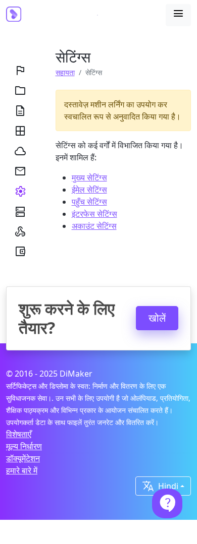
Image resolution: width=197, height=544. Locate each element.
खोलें (157, 318)
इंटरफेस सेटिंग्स (94, 213)
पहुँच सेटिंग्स (89, 201)
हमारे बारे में (21, 470)
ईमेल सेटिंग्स (89, 189)
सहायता (65, 72)
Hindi (160, 486)
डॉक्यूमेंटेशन (23, 458)
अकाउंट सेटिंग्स (94, 225)
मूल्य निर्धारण (24, 446)
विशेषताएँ (18, 434)
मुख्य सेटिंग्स (89, 177)
